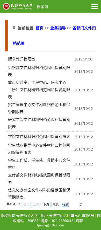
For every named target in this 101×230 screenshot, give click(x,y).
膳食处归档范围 (21, 59)
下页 (46, 204)
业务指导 (58, 28)
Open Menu (94, 6)
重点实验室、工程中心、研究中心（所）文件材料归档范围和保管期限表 (39, 90)
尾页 (56, 204)
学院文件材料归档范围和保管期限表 (39, 137)
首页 (40, 28)
